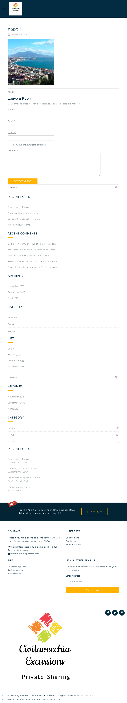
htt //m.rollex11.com (18, 249)
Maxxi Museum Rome (19, 224)
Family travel (72, 541)
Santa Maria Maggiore (19, 207)
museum (12, 317)
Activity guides (15, 570)
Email (11, 121)
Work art (12, 331)
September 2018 (16, 292)
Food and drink (73, 544)
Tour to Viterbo (49, 267)
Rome (11, 324)
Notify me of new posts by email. (28, 144)
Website (12, 133)
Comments (16, 360)
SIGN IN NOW (94, 511)
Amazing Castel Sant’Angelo (23, 213)
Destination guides (17, 567)
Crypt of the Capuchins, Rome (24, 219)
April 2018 (13, 298)
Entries (14, 354)
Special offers (14, 573)
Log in (11, 348)
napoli (11, 92)
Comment (13, 150)
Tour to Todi (42, 255)
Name (11, 109)
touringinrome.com (29, 554)
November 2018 (16, 286)
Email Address (73, 576)
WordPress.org (16, 366)
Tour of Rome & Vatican (43, 244)
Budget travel (72, 538)
